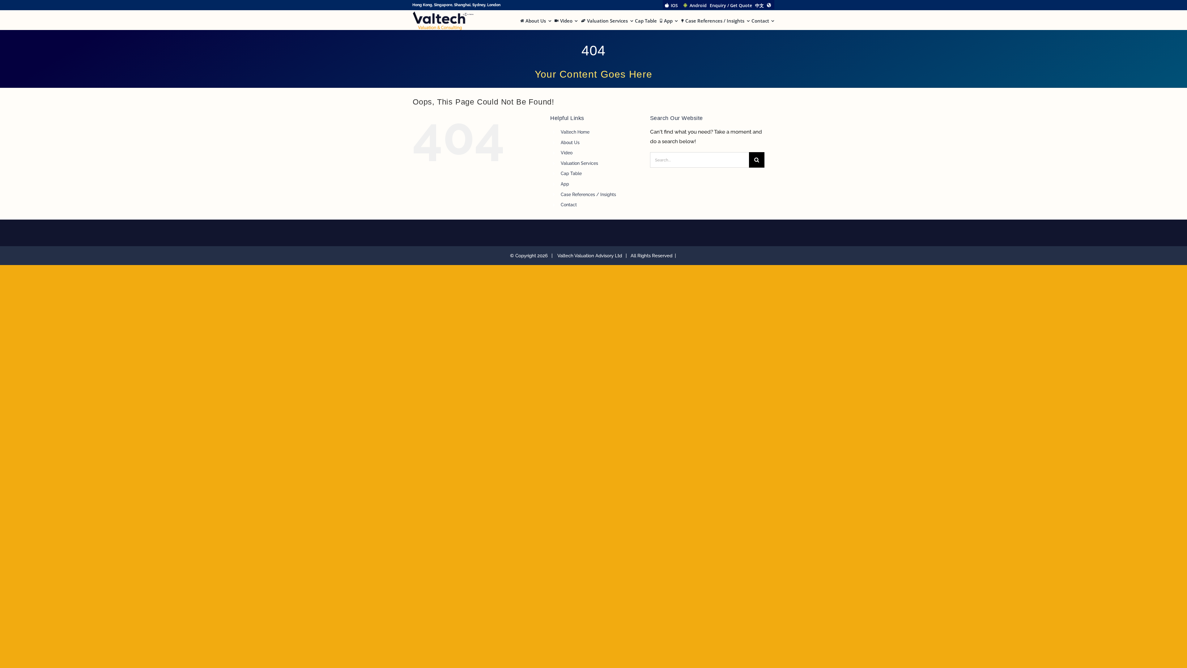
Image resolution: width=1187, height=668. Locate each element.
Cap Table (571, 173)
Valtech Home (575, 132)
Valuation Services (579, 163)
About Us (570, 142)
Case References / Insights (588, 194)
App (565, 184)
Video (566, 152)
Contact (569, 204)
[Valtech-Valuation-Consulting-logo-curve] (443, 14)
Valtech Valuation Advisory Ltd (590, 256)
